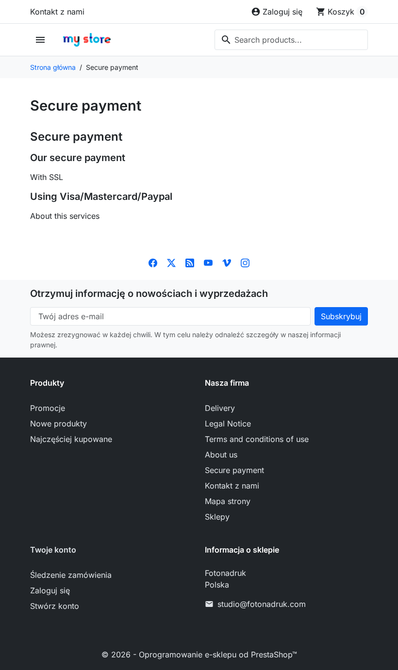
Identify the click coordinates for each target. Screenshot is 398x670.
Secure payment (234, 470)
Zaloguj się (50, 590)
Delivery (220, 408)
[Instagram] (245, 262)
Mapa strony (227, 501)
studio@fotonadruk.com (261, 604)
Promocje (47, 408)
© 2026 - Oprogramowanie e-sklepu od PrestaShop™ (199, 654)
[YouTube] (208, 262)
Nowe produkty (58, 423)
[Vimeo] (226, 262)
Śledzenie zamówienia (71, 575)
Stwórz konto (54, 606)
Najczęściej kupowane (71, 439)
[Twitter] (171, 262)
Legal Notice (228, 423)
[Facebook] (153, 262)
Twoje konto (53, 550)
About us (221, 454)
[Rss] (190, 262)
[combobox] (291, 40)
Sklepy (217, 517)
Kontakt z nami (57, 11)
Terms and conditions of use (257, 439)
